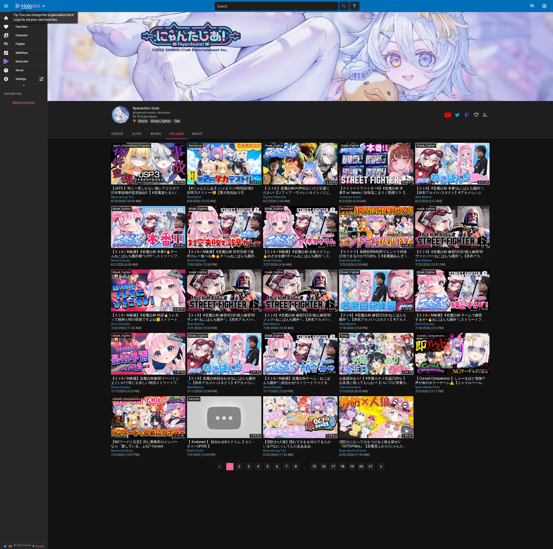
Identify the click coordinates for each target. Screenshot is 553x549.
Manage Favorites (24, 102)
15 (314, 466)
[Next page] (381, 466)
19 (352, 466)
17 (333, 466)
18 (342, 466)
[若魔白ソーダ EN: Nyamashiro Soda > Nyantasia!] (120, 114)
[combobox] (276, 6)
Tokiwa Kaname (350, 387)
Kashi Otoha (195, 450)
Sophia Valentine (274, 197)
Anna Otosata (120, 260)
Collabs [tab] (176, 134)
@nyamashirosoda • (145, 112)
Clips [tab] (136, 134)
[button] (41, 79)
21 (371, 466)
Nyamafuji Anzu (350, 260)
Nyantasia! (164, 112)
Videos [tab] (117, 134)
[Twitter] (5, 546)
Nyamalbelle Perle (427, 387)
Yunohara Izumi (350, 197)
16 (324, 466)
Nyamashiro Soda (146, 108)
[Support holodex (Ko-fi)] (10, 546)
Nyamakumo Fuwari (352, 450)
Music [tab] (156, 134)
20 (361, 466)
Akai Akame (423, 197)
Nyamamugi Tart (122, 197)
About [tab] (197, 134)
